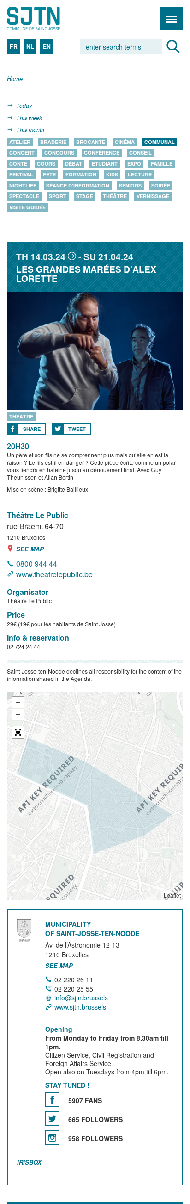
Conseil (140, 153)
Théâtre (115, 196)
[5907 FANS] (52, 1099)
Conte (18, 163)
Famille (161, 163)
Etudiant (105, 163)
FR (14, 46)
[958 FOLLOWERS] (52, 1137)
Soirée (160, 185)
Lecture (140, 174)
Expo (134, 163)
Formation (80, 174)
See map (30, 548)
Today (24, 105)
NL (30, 46)
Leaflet (172, 895)
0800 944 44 (36, 563)
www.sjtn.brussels (80, 1006)
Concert (22, 153)
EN (47, 46)
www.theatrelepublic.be (54, 574)
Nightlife (22, 185)
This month (30, 129)
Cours (46, 163)
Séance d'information (77, 185)
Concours (59, 153)
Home (15, 79)
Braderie (53, 141)
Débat (73, 163)
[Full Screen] (18, 732)
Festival (21, 174)
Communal (159, 141)
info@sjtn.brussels (81, 998)
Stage (84, 196)
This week (29, 117)
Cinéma (125, 141)
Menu (171, 18)
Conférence (101, 153)
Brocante (90, 141)
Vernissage (153, 196)
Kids (112, 174)
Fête (49, 174)
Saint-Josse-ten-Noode (46, 18)
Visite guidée (27, 207)
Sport (57, 196)
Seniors (130, 185)
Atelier (19, 141)
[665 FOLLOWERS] (52, 1118)
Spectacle (24, 196)
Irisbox (29, 1162)
